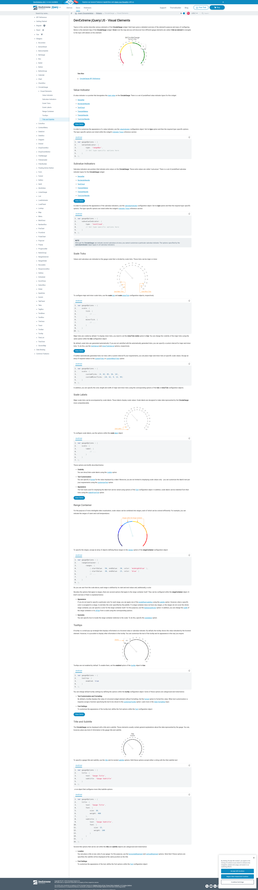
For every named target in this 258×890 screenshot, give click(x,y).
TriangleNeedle (83, 115)
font (137, 490)
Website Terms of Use (99, 885)
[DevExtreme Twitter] (207, 886)
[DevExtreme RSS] (215, 886)
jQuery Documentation (85, 13)
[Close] (254, 858)
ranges (130, 550)
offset (97, 611)
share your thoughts (121, 2)
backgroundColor (150, 608)
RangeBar (81, 100)
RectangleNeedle (84, 104)
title (106, 760)
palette (162, 602)
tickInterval (95, 346)
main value (111, 95)
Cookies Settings (127, 885)
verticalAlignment (152, 854)
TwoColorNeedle (83, 119)
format (92, 480)
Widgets (99, 13)
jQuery (55, 7)
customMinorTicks (112, 359)
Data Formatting (159, 702)
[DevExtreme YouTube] (211, 886)
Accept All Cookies (237, 871)
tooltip (133, 665)
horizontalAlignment (136, 854)
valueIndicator (125, 129)
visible (109, 472)
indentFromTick (93, 493)
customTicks (99, 359)
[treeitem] (51, 17)
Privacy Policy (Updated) (112, 885)
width (185, 608)
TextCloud (81, 108)
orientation (148, 618)
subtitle (121, 760)
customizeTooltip (130, 702)
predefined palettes (146, 602)
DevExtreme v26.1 (39, 2)
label (116, 433)
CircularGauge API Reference (90, 79)
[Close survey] (223, 2)
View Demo (79, 124)
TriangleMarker (83, 111)
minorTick (125, 295)
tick (113, 295)
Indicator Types (118, 132)
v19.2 (194, 13)
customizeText (103, 482)
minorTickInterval (108, 346)
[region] (237, 871)
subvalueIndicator (131, 206)
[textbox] (51, 13)
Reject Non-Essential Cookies (237, 876)
